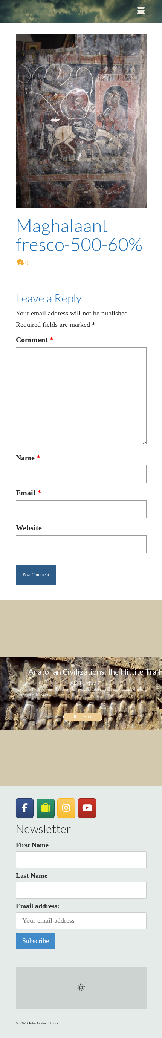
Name (28, 457)
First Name (32, 845)
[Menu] (140, 11)
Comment (34, 339)
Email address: (38, 906)
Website (29, 528)
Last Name (31, 875)
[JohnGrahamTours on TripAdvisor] (46, 808)
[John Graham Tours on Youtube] (87, 808)
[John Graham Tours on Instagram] (66, 808)
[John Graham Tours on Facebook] (25, 808)
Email (28, 492)
